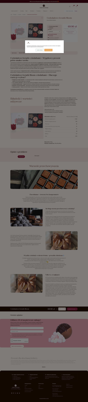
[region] (44, 46)
